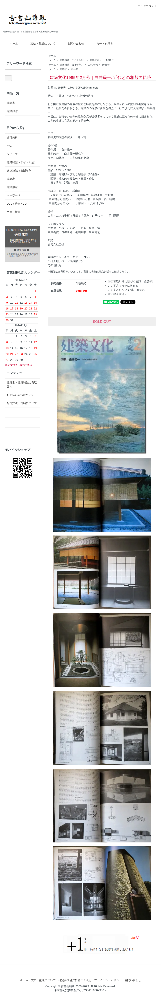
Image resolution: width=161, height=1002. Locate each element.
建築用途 (12, 187)
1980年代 (108, 60)
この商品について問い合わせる (127, 289)
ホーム (14, 43)
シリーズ (12, 154)
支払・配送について (42, 43)
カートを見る (104, 43)
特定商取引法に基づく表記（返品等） (131, 281)
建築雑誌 (12, 111)
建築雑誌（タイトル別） (73, 60)
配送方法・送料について (22, 403)
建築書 (11, 102)
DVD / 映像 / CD (17, 203)
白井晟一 (75, 69)
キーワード (13, 195)
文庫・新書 (13, 211)
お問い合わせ (76, 43)
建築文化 (94, 60)
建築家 (63, 69)
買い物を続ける (117, 294)
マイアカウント (147, 5)
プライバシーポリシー (108, 980)
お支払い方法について (20, 394)
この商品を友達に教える (123, 285)
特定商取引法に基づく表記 (75, 980)
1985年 (106, 64)
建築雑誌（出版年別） (71, 64)
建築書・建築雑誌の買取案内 (22, 384)
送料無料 (12, 137)
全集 (9, 145)
